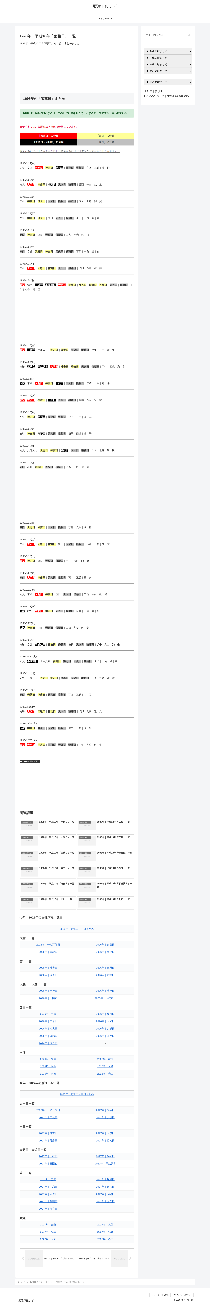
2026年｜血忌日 (48, 1021)
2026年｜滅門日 (105, 1035)
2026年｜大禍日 (105, 1028)
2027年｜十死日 (48, 1156)
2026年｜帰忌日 (105, 1013)
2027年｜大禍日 (105, 1194)
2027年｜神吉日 (48, 1133)
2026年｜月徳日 (105, 975)
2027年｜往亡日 (48, 1208)
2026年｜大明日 (105, 952)
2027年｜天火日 (105, 1186)
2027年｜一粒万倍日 (48, 1110)
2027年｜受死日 (105, 1156)
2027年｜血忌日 (48, 1186)
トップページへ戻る (160, 1295)
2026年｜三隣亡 (48, 998)
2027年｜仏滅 (105, 1231)
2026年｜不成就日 (105, 998)
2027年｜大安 (48, 1239)
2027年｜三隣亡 (48, 1163)
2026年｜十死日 (48, 990)
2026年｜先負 (48, 1066)
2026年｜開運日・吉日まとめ (77, 929)
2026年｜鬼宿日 (105, 944)
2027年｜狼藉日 (48, 1201)
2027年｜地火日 (48, 1194)
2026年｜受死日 (105, 990)
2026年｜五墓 (48, 1013)
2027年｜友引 (105, 1224)
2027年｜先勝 (48, 1224)
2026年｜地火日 (48, 1028)
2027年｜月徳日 (105, 1140)
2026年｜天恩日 (105, 967)
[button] (188, 35)
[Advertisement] (77, 69)
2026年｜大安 (48, 1073)
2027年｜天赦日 (48, 1117)
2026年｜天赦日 (48, 952)
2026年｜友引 (105, 1059)
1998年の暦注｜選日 (31, 761)
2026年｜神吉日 (48, 967)
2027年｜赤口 (105, 1239)
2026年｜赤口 (105, 1073)
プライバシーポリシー (182, 1295)
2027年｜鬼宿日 (105, 1110)
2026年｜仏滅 (105, 1066)
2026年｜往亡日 (48, 1043)
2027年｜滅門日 (105, 1201)
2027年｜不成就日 (105, 1163)
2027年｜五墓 (48, 1179)
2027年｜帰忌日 (105, 1179)
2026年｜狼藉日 (48, 1035)
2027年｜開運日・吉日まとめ (77, 1094)
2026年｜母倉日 (48, 975)
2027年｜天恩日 (105, 1133)
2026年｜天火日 (105, 1021)
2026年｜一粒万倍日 (48, 944)
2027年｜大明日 (105, 1117)
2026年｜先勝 (48, 1059)
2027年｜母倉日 (48, 1140)
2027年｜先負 (48, 1231)
